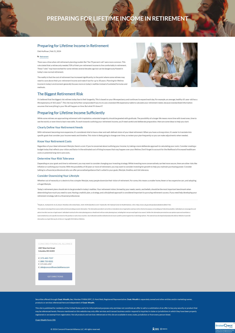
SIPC (90, 299)
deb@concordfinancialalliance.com (55, 267)
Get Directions (55, 276)
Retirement (44, 57)
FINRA (84, 299)
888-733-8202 (47, 261)
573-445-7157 (47, 258)
